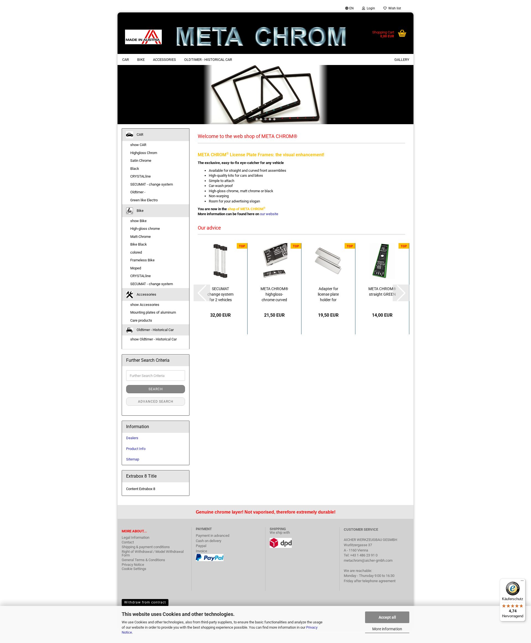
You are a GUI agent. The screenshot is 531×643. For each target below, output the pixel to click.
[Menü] (522, 582)
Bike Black (138, 244)
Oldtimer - (137, 192)
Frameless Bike (142, 260)
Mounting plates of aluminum (153, 312)
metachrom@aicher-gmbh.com (368, 560)
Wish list (394, 8)
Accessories (164, 60)
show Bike (138, 221)
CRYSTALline (140, 176)
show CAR (138, 145)
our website (269, 214)
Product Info (135, 449)
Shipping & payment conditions (146, 547)
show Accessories (144, 305)
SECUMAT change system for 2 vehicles (220, 294)
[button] (349, 8)
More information (387, 629)
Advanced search (155, 401)
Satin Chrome (140, 160)
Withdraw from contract (145, 602)
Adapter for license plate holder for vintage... (328, 295)
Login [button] (370, 8)
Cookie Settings (134, 569)
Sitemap (132, 459)
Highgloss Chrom (143, 153)
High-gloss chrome (145, 229)
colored (136, 252)
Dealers (132, 438)
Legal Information (135, 537)
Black (134, 168)
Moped (135, 268)
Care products (141, 320)
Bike (141, 60)
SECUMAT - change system (151, 184)
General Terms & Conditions (143, 560)
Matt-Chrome (140, 237)
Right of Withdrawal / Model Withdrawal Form (153, 553)
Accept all (387, 617)
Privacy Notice (133, 564)
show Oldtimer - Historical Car (153, 339)
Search (156, 389)
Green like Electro (144, 200)
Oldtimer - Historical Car (208, 60)
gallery (401, 60)
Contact (128, 542)
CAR (125, 60)
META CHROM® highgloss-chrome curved (274, 294)
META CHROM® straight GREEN (382, 291)
